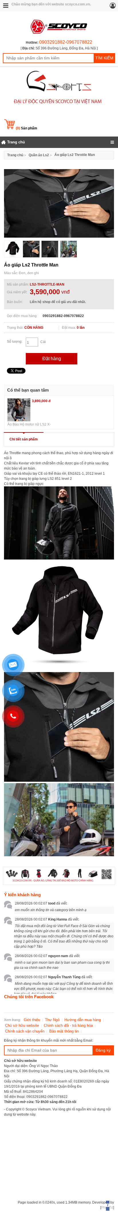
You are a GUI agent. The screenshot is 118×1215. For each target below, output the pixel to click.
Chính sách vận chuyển (24, 1031)
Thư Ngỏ (52, 1020)
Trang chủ (15, 155)
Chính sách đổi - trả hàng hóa (68, 1025)
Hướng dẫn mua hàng (82, 1020)
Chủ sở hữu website (22, 1025)
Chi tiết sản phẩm (23, 439)
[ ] (59, 48)
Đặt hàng (51, 358)
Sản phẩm (26, 128)
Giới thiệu (32, 1020)
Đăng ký (103, 1050)
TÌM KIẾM (104, 58)
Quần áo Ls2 (39, 155)
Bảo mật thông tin (64, 1031)
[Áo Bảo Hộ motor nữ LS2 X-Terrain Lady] (18, 409)
